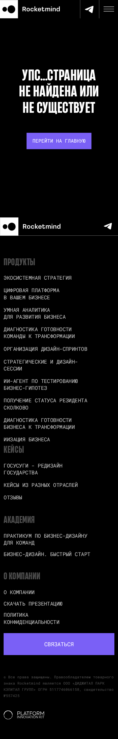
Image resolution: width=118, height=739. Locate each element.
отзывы (13, 497)
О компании (19, 592)
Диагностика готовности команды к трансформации (39, 332)
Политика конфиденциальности (31, 618)
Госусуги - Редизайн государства (33, 469)
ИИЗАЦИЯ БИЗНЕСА (27, 439)
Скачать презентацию (33, 603)
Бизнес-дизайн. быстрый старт (47, 553)
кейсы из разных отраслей (41, 484)
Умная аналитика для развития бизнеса (35, 313)
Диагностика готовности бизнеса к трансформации (39, 423)
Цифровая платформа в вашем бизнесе (31, 293)
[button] (59, 644)
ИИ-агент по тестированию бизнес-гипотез (41, 384)
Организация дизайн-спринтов (45, 348)
